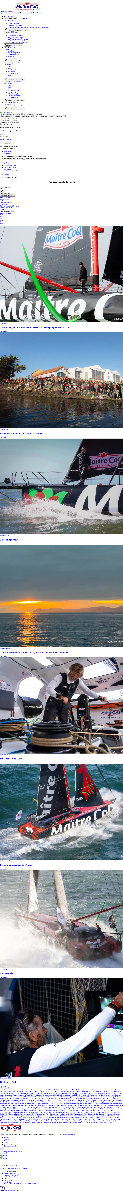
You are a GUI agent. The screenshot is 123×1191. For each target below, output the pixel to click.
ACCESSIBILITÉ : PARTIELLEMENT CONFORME (21, 1184)
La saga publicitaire (14, 23)
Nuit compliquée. (79, 1105)
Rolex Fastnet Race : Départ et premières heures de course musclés (82, 1093)
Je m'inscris (7, 153)
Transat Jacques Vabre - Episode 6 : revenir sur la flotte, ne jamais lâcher (39, 1119)
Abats (9, 75)
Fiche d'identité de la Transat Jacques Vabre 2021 (88, 1109)
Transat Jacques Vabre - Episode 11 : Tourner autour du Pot (49, 1116)
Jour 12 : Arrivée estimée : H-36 (92, 1100)
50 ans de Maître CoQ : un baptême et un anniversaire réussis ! (49, 1122)
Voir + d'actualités (6, 1088)
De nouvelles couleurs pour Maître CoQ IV (22, 1114)
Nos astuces (8, 102)
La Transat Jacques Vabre (7, 201)
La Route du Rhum (6, 202)
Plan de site (7, 1182)
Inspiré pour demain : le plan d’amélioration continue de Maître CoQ (28, 27)
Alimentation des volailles (15, 37)
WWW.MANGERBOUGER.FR (64, 1134)
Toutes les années (5, 213)
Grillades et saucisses (14, 95)
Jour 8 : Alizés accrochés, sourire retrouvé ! (13, 1102)
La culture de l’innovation (15, 22)
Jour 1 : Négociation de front (40, 1103)
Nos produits (8, 81)
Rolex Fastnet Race (6, 208)
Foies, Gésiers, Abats (14, 94)
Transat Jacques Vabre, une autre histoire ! (99, 1107)
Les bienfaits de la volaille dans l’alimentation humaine (24, 41)
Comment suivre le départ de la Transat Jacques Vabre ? (69, 1107)
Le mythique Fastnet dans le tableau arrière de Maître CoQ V (25, 1097)
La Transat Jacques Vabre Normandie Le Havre (104, 1090)
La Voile (7, 47)
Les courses (11, 56)
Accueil (6, 162)
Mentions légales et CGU (11, 1173)
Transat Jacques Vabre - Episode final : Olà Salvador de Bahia (54, 1114)
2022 (1, 220)
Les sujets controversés (15, 25)
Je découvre (7, 151)
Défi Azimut (3, 204)
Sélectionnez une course (8, 195)
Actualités (11, 51)
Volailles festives (13, 73)
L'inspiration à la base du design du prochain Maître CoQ (41, 1105)
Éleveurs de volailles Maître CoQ (18, 42)
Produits (6, 1139)
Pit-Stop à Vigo (59, 1090)
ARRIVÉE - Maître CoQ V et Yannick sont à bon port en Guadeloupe (61, 1100)
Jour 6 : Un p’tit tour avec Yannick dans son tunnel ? (42, 1102)
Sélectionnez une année (7, 211)
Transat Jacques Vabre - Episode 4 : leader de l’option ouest (18, 1121)
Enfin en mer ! (68, 1090)
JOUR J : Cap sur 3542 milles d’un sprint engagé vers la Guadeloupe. (70, 1103)
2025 (1, 215)
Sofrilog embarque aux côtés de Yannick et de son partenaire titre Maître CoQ (58, 1095)
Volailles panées (12, 71)
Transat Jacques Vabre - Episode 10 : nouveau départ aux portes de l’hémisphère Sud (93, 1116)
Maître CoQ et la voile (14, 58)
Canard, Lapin (12, 77)
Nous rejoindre (8, 16)
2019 (1, 225)
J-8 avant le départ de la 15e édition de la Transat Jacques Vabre (53, 1109)
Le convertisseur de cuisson (16, 106)
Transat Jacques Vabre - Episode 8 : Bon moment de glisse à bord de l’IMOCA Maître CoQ (70, 1117)
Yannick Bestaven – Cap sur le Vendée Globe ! (14, 1090)
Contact (6, 1178)
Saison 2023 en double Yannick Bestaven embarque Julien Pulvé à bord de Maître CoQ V (93, 1098)
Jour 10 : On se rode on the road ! (113, 1100)
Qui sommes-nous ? (10, 18)
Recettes (6, 1137)
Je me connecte (5, 143)
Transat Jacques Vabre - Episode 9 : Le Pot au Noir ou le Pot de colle (21, 1117)
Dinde (9, 68)
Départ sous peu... (46, 1107)
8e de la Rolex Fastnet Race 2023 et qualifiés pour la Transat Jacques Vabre (39, 1093)
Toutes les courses (5, 197)
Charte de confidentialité (11, 1175)
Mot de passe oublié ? (6, 139)
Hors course (3, 209)
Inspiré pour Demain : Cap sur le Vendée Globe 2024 (92, 1112)
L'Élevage (7, 32)
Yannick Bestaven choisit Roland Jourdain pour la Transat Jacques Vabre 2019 (92, 1122)
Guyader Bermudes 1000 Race (9, 206)
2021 (1, 222)
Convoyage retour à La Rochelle (29, 1100)
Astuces (6, 1141)
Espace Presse (8, 1180)
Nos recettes (8, 63)
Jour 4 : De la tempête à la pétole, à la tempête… (101, 1102)
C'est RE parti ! (71, 1112)
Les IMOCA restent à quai (81, 1090)
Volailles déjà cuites (14, 70)
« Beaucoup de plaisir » (66, 1105)
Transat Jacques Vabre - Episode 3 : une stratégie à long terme (55, 1121)
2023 (1, 218)
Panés (9, 89)
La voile (6, 176)
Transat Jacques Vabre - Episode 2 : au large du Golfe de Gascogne (94, 1121)
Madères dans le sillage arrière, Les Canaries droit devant (102, 1105)
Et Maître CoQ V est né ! (16, 1105)
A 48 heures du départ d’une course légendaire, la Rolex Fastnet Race (45, 1112)
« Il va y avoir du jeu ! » (16, 1107)
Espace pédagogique (14, 54)
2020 (1, 223)
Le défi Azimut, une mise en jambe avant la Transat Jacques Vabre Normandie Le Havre (81, 1091)
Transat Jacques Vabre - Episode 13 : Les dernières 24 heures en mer (94, 1114)
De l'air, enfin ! (28, 1107)
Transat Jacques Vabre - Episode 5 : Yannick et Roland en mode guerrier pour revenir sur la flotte (90, 1119)
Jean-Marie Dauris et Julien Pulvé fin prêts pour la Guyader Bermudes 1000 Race (69, 1097)
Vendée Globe (4, 199)
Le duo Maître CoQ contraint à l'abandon (41, 1090)
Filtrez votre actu (5, 187)
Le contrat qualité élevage (15, 35)
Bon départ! (37, 1107)
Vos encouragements (14, 53)
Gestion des (10, 1177)
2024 (1, 216)
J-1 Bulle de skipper (99, 1103)
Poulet (10, 66)
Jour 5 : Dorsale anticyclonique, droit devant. (72, 1102)
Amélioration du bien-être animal (18, 39)
